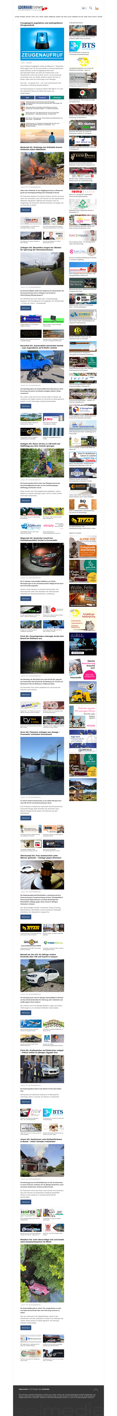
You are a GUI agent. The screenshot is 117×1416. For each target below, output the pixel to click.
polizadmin (29, 62)
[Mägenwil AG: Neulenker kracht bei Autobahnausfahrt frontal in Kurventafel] (42, 559)
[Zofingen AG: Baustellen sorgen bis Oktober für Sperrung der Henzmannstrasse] (42, 268)
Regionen (22, 17)
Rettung (81, 17)
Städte (33, 17)
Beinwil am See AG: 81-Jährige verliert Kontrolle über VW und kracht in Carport (39, 955)
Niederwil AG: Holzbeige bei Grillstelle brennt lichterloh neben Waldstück (41, 148)
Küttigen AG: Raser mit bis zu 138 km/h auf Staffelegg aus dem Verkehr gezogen (40, 445)
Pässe (65, 17)
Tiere (89, 17)
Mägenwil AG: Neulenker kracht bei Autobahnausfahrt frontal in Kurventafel (38, 539)
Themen (46, 17)
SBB (62, 17)
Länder (41, 17)
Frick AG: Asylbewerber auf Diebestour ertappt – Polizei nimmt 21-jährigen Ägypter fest (41, 1051)
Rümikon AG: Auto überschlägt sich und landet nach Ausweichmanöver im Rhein (42, 1241)
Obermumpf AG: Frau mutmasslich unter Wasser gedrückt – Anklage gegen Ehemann (40, 857)
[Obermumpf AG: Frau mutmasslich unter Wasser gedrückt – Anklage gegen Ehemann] (42, 874)
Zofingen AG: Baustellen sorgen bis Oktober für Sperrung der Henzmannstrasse (40, 248)
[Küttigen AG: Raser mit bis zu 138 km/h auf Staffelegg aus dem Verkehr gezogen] (42, 463)
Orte (37, 17)
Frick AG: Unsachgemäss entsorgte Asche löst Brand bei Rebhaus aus (42, 637)
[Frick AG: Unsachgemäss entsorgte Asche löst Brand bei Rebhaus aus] (42, 657)
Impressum (23, 1389)
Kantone (28, 17)
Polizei (69, 17)
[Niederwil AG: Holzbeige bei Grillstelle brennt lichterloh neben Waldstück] (42, 168)
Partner (100, 17)
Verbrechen (52, 17)
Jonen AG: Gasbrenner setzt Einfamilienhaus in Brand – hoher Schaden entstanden (41, 1140)
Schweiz (17, 17)
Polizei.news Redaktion (35, 187)
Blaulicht (94, 17)
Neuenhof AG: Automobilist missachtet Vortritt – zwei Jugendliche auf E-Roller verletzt (41, 347)
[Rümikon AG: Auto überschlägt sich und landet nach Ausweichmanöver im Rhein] (42, 1273)
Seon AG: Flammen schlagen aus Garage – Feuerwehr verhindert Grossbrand (40, 733)
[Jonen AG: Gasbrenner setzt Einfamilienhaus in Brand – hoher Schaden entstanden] (42, 1160)
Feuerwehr (75, 17)
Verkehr (58, 17)
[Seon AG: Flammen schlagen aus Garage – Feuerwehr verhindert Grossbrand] (42, 766)
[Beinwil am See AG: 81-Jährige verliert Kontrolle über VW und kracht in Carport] (42, 975)
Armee (85, 17)
